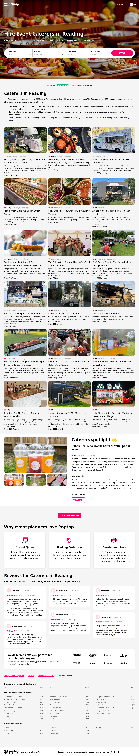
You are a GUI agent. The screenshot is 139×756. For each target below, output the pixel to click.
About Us (60, 752)
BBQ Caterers (55, 702)
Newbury (99, 688)
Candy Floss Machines (104, 711)
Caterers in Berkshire (46, 676)
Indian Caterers (55, 708)
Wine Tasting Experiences (59, 697)
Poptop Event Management (14, 676)
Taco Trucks (100, 699)
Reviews (69, 752)
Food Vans (53, 705)
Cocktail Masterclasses (58, 719)
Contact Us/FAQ (95, 752)
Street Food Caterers (11, 705)
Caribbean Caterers (57, 711)
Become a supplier (81, 752)
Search (121, 4)
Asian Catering (9, 711)
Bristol (6, 733)
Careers (106, 752)
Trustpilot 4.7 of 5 (30, 752)
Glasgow (99, 728)
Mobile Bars (8, 713)
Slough (52, 688)
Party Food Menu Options (13, 708)
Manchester (54, 728)
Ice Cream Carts (101, 702)
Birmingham (8, 730)
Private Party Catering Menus (14, 699)
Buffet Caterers (9, 719)
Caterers (31, 676)
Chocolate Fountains (103, 713)
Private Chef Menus (57, 699)
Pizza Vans (54, 716)
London (7, 728)
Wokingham (8, 688)
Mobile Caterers (10, 702)
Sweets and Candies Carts (105, 708)
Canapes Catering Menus (105, 697)
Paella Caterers (101, 705)
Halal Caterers (9, 716)
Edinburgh (54, 733)
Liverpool (53, 730)
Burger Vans (54, 713)
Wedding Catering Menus (13, 697)
